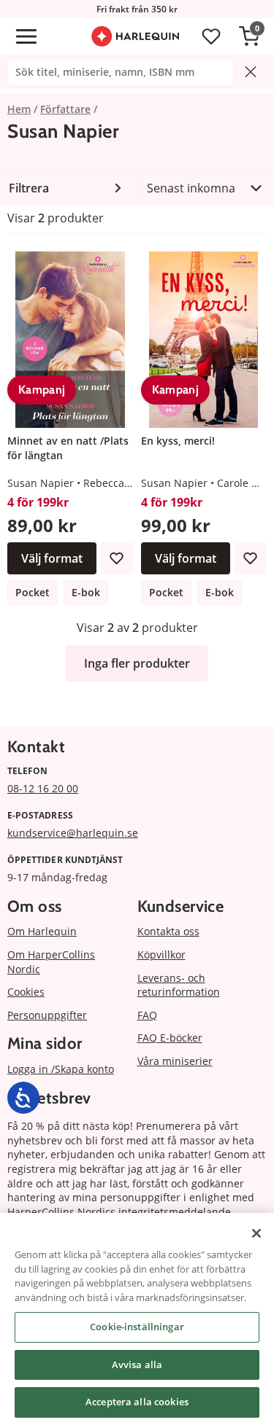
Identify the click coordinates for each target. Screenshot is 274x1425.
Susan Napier (40, 483)
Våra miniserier (175, 1061)
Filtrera (29, 188)
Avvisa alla (137, 1364)
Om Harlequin (42, 931)
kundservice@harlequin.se (72, 833)
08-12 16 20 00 (42, 788)
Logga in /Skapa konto (60, 1069)
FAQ (147, 1015)
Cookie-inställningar (137, 1326)
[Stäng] (256, 1233)
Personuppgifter (47, 1015)
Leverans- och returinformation (178, 985)
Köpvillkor (161, 954)
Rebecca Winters (124, 483)
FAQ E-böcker (169, 1038)
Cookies (26, 992)
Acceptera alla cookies (137, 1401)
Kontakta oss (168, 931)
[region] (137, 1319)
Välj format (52, 558)
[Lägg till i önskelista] (117, 558)
